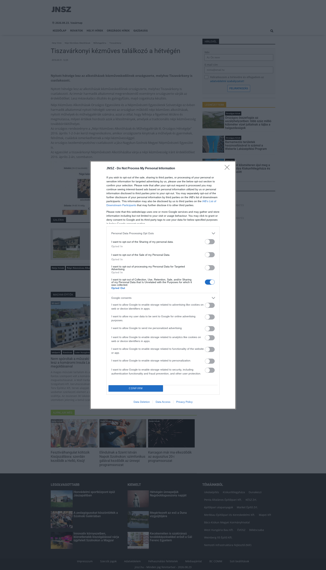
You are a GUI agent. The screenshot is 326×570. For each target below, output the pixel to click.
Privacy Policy (184, 401)
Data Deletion (142, 401)
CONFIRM (136, 388)
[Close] (228, 168)
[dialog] (163, 285)
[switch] (210, 241)
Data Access (163, 401)
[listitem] (163, 233)
